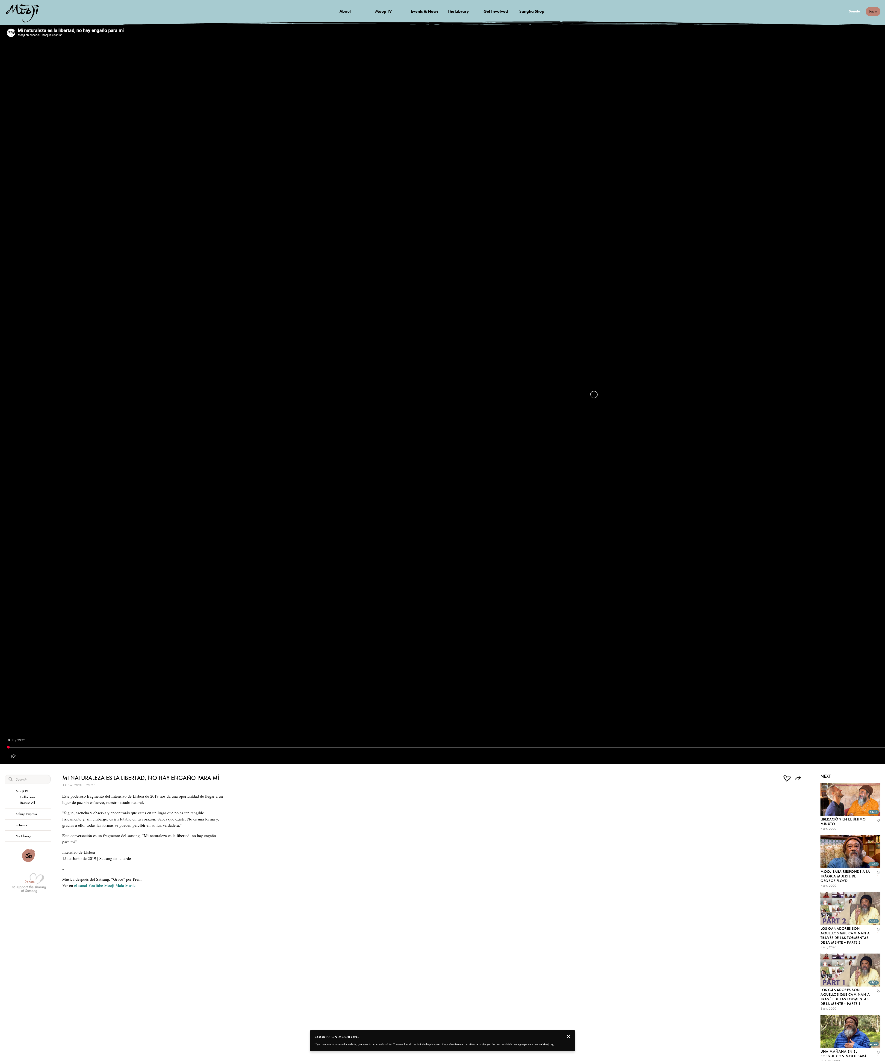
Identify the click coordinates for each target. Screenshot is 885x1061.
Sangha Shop (531, 11)
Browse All (27, 802)
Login (873, 11)
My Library (23, 836)
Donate (854, 11)
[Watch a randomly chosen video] (28, 861)
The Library (458, 11)
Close (568, 1036)
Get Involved (496, 11)
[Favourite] (878, 821)
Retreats (21, 825)
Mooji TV (383, 11)
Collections (27, 797)
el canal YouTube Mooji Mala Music (105, 885)
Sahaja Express (26, 813)
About (345, 11)
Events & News (425, 11)
